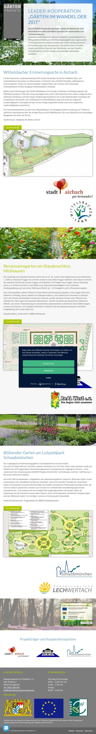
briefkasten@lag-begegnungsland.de (19, 690)
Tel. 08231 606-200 (12, 688)
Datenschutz (88, 731)
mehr (48, 377)
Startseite (71, 731)
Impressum (79, 731)
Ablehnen (48, 370)
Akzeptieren (49, 363)
